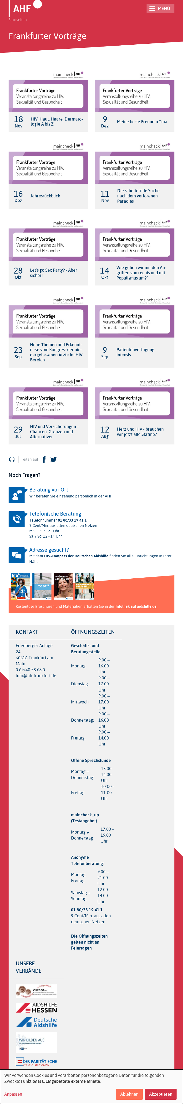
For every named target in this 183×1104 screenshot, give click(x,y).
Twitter (53, 459)
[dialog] (91, 1086)
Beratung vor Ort (48, 490)
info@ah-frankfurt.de (36, 676)
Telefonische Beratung (55, 514)
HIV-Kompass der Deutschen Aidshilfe (76, 556)
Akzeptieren (160, 1094)
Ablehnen (129, 1094)
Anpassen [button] (13, 1094)
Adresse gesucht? (49, 550)
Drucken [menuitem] (12, 459)
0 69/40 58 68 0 (30, 670)
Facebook (44, 459)
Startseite (17, 19)
